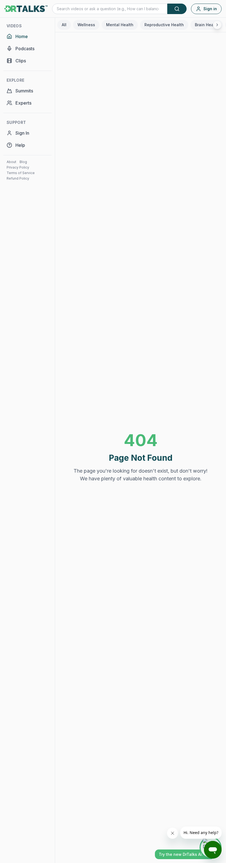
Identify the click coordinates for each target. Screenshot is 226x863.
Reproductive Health (164, 24)
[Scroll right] (217, 24)
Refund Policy (18, 178)
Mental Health (119, 24)
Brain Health (207, 24)
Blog (23, 162)
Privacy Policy (18, 167)
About (11, 162)
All (64, 24)
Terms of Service (21, 173)
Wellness (86, 24)
